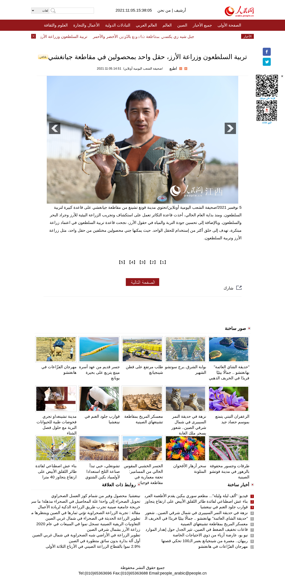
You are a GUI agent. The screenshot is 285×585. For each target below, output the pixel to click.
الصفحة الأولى (229, 25)
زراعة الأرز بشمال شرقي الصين (113, 529)
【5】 (122, 262)
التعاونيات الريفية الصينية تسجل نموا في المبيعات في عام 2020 (88, 524)
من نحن (164, 10)
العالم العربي (146, 25)
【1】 (163, 262)
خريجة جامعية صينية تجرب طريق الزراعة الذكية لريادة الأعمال (89, 507)
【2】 (153, 262)
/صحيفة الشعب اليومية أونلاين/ (143, 68)
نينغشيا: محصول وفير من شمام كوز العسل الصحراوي (95, 496)
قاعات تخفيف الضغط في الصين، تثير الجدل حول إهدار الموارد (196, 529)
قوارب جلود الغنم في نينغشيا (224, 507)
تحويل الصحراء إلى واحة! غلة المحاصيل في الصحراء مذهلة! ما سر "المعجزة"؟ (75, 501)
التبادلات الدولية (117, 25)
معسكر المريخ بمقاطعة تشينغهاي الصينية (214, 524)
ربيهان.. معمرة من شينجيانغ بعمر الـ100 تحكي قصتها (204, 541)
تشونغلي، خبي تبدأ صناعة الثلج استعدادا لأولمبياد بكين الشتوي (102, 471)
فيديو (123, 36)
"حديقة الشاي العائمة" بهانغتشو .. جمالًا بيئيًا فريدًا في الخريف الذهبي (229, 372)
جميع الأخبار (202, 25)
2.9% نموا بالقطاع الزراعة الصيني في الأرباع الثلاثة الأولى (93, 546)
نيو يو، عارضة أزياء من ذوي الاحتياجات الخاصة (210, 535)
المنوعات (158, 36)
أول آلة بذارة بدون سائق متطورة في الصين (104, 541)
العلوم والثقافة (56, 25)
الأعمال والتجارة (86, 25)
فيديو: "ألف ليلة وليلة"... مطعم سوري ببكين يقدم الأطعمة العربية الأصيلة (188, 496)
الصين (182, 25)
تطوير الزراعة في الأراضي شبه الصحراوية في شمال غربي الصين (86, 535)
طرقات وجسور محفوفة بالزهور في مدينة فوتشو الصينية (229, 471)
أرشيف (179, 10)
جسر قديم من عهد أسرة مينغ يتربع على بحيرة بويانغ (99, 372)
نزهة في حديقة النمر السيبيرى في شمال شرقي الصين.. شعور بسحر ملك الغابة (182, 513)
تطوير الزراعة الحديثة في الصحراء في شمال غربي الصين (92, 518)
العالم (167, 25)
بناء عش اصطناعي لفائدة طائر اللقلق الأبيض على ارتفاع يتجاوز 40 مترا (56, 471)
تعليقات (139, 36)
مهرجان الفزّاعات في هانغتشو (223, 546)
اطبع (173, 68)
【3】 (142, 262)
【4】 (132, 262)
